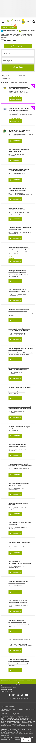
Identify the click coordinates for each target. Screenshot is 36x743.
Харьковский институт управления (19, 387)
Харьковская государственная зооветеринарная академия (18, 310)
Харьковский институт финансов (19, 640)
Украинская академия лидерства (19, 542)
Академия (5, 76)
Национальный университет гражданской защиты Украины (18, 660)
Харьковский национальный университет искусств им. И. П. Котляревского (18, 291)
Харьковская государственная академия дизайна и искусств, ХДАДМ (18, 369)
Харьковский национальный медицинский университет (17, 189)
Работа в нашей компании (8, 688)
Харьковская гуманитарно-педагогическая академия (17, 445)
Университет (6, 78)
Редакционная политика (16, 739)
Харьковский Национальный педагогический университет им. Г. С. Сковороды (20, 88)
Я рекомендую (16, 99)
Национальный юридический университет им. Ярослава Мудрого (20, 464)
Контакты (15, 698)
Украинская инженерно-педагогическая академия (17, 621)
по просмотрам (23, 82)
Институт (22, 76)
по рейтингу (14, 82)
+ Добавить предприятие (18, 46)
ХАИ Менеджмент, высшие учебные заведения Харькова (20, 349)
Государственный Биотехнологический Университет (19, 562)
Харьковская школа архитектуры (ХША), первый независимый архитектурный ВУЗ (19, 428)
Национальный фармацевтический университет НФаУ (20, 228)
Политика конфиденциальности (10, 737)
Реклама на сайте (6, 686)
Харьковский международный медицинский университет (18, 170)
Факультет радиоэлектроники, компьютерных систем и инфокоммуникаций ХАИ (18, 582)
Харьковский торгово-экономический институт (16, 209)
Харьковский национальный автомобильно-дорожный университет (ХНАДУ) (17, 271)
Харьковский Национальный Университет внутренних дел (18, 601)
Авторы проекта (23, 698)
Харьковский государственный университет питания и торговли (19, 248)
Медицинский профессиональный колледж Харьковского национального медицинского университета (19, 132)
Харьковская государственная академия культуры (18, 150)
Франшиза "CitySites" (7, 689)
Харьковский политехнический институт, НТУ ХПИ (18, 484)
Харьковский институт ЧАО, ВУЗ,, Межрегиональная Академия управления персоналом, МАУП (19, 110)
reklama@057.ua (5, 710)
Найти (19, 67)
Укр (28, 22)
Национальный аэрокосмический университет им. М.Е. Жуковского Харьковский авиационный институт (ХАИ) (20, 409)
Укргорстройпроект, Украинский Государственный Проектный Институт (19, 330)
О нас (10, 698)
